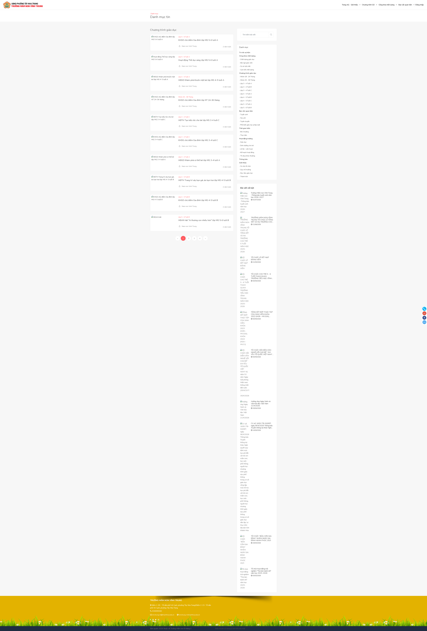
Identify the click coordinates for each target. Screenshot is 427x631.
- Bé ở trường (244, 132)
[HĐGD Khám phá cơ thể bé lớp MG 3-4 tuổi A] (163, 163)
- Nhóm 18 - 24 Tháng (247, 77)
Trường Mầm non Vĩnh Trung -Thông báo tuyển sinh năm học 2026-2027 (261, 195)
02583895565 (157, 611)
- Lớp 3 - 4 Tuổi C (245, 90)
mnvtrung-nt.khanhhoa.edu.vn (189, 615)
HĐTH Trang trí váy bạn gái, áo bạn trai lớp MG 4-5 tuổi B (204, 180)
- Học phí (242, 118)
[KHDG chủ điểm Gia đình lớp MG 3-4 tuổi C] (163, 143)
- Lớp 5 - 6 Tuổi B (245, 108)
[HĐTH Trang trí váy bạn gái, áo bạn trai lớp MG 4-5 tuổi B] (163, 183)
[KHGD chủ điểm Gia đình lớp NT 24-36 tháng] (163, 103)
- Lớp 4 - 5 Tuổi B (245, 97)
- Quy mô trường (245, 170)
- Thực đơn (243, 135)
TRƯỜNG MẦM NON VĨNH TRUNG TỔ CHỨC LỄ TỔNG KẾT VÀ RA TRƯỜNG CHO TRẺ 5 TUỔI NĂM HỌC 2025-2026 (262, 221)
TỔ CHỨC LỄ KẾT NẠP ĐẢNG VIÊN (260, 258)
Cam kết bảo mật (238, 628)
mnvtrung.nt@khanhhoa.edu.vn (163, 615)
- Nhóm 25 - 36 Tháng (247, 80)
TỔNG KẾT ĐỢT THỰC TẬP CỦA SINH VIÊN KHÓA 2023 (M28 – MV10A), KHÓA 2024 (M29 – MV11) (262, 315)
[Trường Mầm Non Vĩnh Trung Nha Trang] (23, 5)
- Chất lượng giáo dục (246, 59)
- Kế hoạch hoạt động (246, 152)
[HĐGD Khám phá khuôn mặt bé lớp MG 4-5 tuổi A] (163, 82)
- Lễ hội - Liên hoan (246, 149)
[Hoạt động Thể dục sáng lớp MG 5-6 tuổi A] (163, 62)
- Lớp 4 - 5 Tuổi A (245, 94)
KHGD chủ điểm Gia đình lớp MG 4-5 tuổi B (198, 200)
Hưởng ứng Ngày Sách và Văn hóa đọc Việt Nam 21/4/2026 (260, 403)
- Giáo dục (243, 142)
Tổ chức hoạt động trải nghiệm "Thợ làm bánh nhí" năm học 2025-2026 (261, 571)
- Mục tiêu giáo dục (246, 173)
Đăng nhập (419, 5)
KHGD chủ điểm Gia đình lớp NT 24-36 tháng (199, 100)
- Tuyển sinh (243, 114)
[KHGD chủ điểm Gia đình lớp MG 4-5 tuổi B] (163, 203)
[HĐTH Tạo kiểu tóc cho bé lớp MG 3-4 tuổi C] (163, 123)
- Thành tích (243, 176)
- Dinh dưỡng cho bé (246, 145)
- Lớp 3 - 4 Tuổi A (245, 83)
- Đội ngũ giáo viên (246, 63)
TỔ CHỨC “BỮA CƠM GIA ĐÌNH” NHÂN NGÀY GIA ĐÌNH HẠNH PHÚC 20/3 (261, 538)
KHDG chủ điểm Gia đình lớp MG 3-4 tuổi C (198, 140)
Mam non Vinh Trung (189, 46)
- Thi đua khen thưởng (247, 156)
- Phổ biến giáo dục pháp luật (249, 125)
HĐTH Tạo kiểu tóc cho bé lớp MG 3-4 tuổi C (198, 120)
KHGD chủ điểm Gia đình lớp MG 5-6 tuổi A (198, 40)
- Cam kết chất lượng (246, 70)
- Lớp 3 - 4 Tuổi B (245, 87)
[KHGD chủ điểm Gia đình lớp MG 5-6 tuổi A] (163, 42)
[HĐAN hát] (156, 223)
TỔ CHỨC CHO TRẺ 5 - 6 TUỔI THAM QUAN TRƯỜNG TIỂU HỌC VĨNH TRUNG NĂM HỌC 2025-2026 (261, 278)
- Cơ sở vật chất (244, 66)
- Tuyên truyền (244, 121)
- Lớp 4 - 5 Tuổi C (245, 101)
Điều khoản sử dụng (222, 628)
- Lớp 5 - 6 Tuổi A (245, 104)
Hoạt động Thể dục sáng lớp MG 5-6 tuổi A (198, 60)
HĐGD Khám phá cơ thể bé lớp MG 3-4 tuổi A (199, 160)
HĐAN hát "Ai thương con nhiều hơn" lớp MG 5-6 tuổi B (203, 220)
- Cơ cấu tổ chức (245, 166)
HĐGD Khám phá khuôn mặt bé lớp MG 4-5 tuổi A (201, 80)
